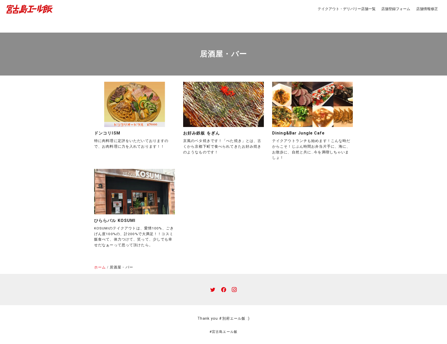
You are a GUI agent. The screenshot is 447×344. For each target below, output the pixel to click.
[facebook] (223, 289)
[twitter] (212, 289)
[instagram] (234, 289)
